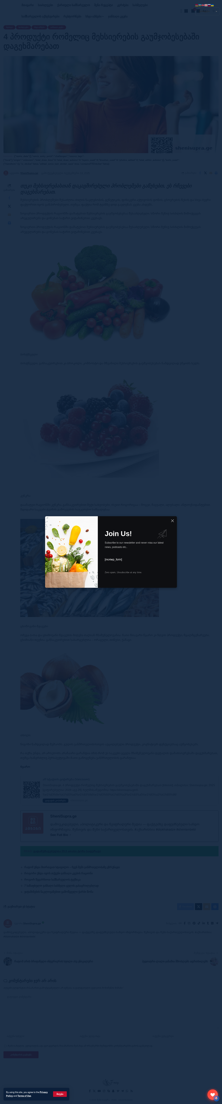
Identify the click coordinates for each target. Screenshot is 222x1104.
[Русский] (209, 5)
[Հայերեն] (196, 5)
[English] (203, 5)
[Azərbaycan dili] (200, 5)
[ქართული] (206, 5)
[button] (60, 1094)
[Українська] (212, 5)
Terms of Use (24, 1095)
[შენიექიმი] (212, 1094)
